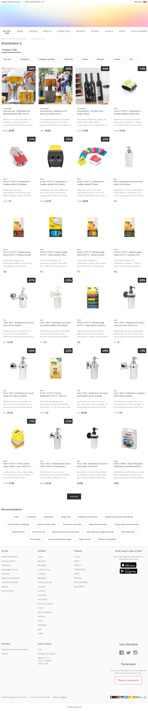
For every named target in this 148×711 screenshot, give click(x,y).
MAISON (77, 565)
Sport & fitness (7, 590)
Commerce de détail (9, 582)
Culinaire (41, 590)
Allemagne (42, 625)
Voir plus (74, 496)
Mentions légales (60, 697)
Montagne (42, 565)
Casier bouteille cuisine (46, 524)
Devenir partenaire (128, 680)
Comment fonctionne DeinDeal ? (15, 649)
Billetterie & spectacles (10, 578)
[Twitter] (128, 652)
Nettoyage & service (9, 569)
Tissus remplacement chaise (59, 539)
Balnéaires (42, 578)
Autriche (41, 616)
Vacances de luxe (45, 582)
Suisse (40, 556)
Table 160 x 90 (85, 539)
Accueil (77, 556)
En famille (42, 595)
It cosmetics (31, 517)
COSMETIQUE (79, 569)
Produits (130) (9, 49)
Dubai (40, 633)
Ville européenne (45, 612)
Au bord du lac (44, 569)
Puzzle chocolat (38, 532)
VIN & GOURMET (81, 582)
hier (140, 673)
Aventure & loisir (8, 561)
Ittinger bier (66, 517)
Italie (40, 629)
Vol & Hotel (42, 599)
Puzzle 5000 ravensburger (18, 524)
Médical (4, 586)
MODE (76, 561)
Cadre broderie (18, 532)
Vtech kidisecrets (128, 532)
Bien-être (41, 561)
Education (5, 573)
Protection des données (40, 697)
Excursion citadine (45, 603)
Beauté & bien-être (9, 556)
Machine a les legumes (107, 539)
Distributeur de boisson (88, 517)
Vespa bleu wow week (98, 524)
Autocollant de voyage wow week (100, 532)
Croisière (41, 573)
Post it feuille (35, 539)
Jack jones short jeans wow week (65, 532)
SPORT (77, 573)
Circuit (40, 608)
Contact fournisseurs (46, 653)
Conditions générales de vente (14, 697)
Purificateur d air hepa (72, 524)
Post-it (16, 517)
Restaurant (6, 565)
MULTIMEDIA (79, 586)
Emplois (4, 653)
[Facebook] (121, 652)
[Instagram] (135, 652)
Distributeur (48, 517)
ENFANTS (78, 578)
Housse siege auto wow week (126, 524)
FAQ (39, 649)
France (41, 620)
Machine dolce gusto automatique (119, 517)
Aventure (41, 586)
